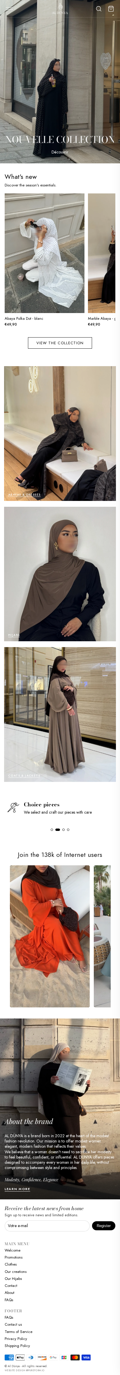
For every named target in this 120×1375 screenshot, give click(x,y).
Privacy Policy (16, 1338)
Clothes (11, 1264)
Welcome (12, 1250)
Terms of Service (18, 1331)
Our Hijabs (13, 1278)
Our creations (16, 1271)
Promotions (13, 1257)
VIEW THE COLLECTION (60, 343)
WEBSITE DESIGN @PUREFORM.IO (25, 1370)
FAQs (9, 1300)
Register (104, 1226)
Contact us (13, 1324)
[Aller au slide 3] (61, 830)
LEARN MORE (17, 1189)
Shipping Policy (17, 1345)
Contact (11, 1285)
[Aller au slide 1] (52, 830)
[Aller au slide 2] (56, 830)
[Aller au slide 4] (67, 830)
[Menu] (9, 9)
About (9, 1292)
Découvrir (60, 152)
